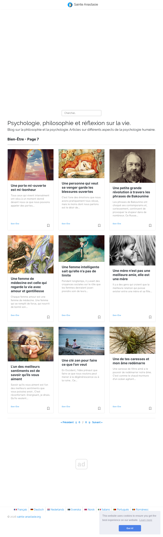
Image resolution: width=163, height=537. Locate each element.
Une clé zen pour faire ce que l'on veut (79, 362)
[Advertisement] (81, 36)
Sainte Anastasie (85, 4)
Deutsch (39, 509)
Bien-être (15, 224)
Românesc (142, 509)
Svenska (76, 509)
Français (22, 509)
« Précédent (67, 422)
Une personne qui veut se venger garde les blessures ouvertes (80, 187)
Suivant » (97, 422)
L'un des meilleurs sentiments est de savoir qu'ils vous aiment (25, 373)
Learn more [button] (145, 520)
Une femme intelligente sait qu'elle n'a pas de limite (80, 271)
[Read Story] (48, 227)
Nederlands (57, 509)
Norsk (91, 509)
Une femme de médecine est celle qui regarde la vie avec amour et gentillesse (29, 285)
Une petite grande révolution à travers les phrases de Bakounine (131, 192)
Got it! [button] (130, 528)
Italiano (105, 509)
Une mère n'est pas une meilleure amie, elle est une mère (131, 275)
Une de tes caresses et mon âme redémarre (131, 361)
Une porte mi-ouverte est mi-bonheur (28, 188)
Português (123, 509)
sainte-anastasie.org (29, 516)
